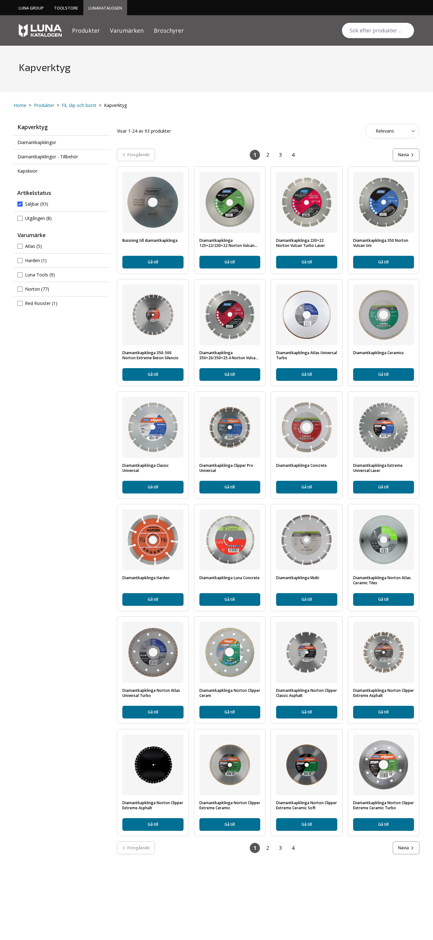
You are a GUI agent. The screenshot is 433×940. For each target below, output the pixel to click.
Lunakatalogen (105, 8)
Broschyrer (169, 30)
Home (20, 105)
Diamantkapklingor (36, 142)
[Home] (40, 30)
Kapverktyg (32, 127)
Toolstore (66, 8)
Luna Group (31, 8)
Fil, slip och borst (79, 105)
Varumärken (127, 30)
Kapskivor (27, 171)
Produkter (86, 30)
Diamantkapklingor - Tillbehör (47, 157)
